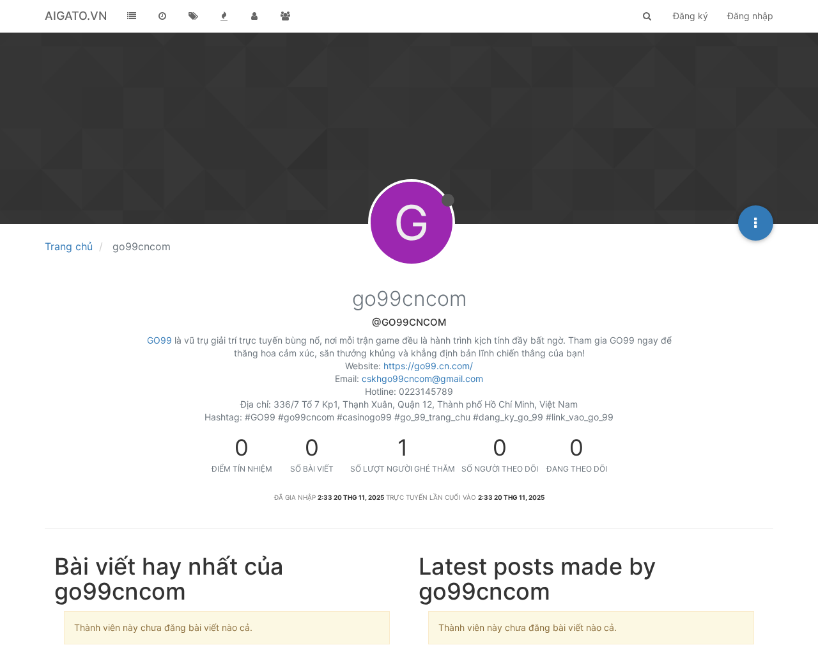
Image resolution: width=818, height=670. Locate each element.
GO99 (159, 340)
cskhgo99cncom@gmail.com (422, 378)
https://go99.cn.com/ (428, 365)
